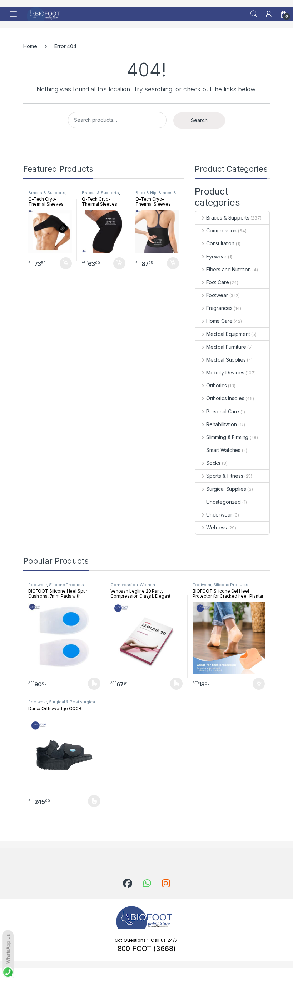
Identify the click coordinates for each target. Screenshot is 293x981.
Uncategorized (223, 502)
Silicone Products (66, 584)
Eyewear (216, 256)
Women (147, 584)
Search (254, 14)
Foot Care (217, 282)
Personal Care (222, 411)
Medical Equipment (228, 334)
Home (30, 46)
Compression (221, 230)
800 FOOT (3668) (147, 948)
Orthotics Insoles (225, 398)
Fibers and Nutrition (228, 269)
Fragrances (219, 308)
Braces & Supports (46, 192)
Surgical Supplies (226, 489)
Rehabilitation (221, 424)
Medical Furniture (226, 347)
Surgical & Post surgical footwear (62, 704)
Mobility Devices (225, 372)
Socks (213, 463)
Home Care (219, 321)
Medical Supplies (226, 360)
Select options (91, 684)
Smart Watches (223, 450)
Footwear (217, 295)
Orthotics (216, 385)
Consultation (220, 243)
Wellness (216, 527)
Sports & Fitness (224, 476)
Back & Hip (146, 192)
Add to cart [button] (66, 263)
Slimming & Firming (227, 437)
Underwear (219, 515)
